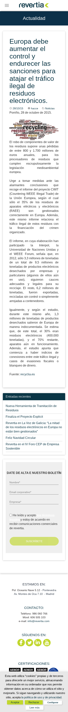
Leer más (34, 707)
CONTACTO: (34, 608)
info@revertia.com (38, 621)
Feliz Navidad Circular (21, 437)
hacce (34, 108)
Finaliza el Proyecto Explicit (24, 416)
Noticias (50, 108)
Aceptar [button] (15, 702)
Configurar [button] (52, 702)
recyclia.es (27, 374)
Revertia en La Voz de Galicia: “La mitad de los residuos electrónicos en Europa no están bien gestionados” (34, 427)
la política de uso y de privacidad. (41, 697)
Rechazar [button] (34, 702)
